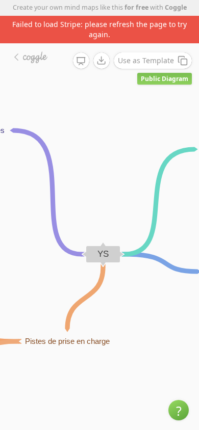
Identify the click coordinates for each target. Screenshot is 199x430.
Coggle (176, 7)
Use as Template (146, 60)
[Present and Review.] (81, 61)
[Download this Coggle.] (101, 60)
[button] (178, 410)
